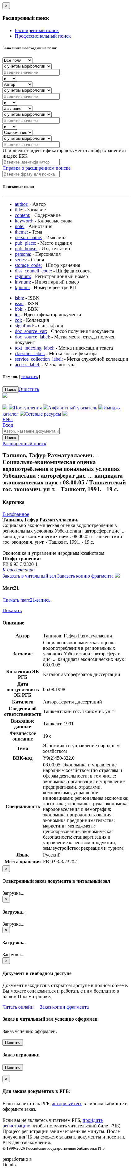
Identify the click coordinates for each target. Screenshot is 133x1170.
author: (21, 204)
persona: (23, 254)
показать (29, 376)
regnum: (23, 276)
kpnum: (22, 287)
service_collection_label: (39, 359)
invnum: (23, 281)
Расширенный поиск (37, 30)
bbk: (19, 309)
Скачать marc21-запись (26, 600)
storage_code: (28, 265)
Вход (7, 425)
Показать (12, 610)
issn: (19, 303)
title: (19, 209)
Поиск (10, 389)
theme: (21, 231)
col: (18, 320)
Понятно (12, 1042)
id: (17, 314)
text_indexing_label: (34, 348)
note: (19, 226)
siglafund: (24, 325)
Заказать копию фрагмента (86, 576)
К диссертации (18, 569)
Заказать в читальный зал (29, 576)
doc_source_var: (31, 331)
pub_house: (26, 248)
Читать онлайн (18, 1007)
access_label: (27, 364)
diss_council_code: (33, 270)
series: (21, 259)
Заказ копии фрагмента (64, 1007)
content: (22, 215)
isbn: (19, 298)
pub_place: (25, 243)
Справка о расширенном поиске (36, 168)
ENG (7, 419)
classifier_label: (30, 353)
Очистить (29, 389)
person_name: (28, 237)
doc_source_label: (32, 336)
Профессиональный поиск (43, 36)
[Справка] (64, 414)
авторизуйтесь (67, 1103)
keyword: (24, 220)
